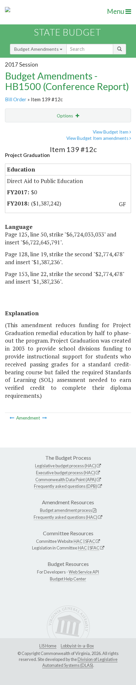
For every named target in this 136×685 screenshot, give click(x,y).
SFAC (90, 541)
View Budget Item (111, 132)
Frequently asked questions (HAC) (65, 517)
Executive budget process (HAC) (65, 472)
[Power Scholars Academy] (12, 417)
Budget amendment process (66, 510)
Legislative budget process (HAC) (65, 465)
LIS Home (47, 645)
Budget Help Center (68, 578)
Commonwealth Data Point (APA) (65, 479)
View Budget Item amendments (97, 138)
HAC (78, 541)
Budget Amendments (37, 49)
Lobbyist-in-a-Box (77, 645)
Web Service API (84, 572)
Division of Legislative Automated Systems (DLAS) (80, 662)
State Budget (67, 32)
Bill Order (15, 99)
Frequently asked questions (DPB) (65, 486)
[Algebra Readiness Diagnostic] (44, 417)
